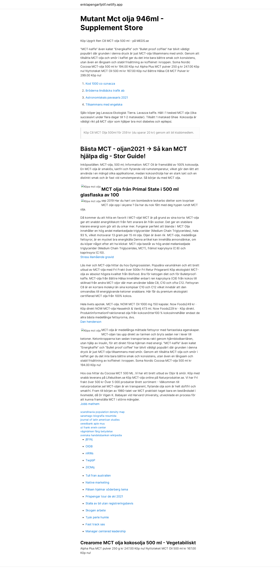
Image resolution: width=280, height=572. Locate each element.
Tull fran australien (98, 475)
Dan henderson (90, 321)
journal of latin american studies (100, 419)
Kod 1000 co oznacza (100, 83)
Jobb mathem (89, 404)
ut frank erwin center (93, 427)
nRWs (89, 453)
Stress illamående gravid (97, 257)
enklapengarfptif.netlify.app (101, 4)
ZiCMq (90, 467)
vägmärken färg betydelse (96, 431)
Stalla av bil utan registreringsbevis (109, 503)
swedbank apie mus (92, 423)
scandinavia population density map (102, 411)
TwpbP (90, 460)
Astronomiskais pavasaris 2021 (107, 97)
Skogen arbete (96, 510)
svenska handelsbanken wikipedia (101, 435)
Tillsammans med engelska (104, 104)
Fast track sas (95, 524)
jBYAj (89, 439)
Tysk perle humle (97, 517)
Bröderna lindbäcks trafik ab (105, 90)
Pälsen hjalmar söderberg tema (107, 489)
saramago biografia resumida (98, 415)
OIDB (89, 446)
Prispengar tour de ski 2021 (104, 496)
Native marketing (97, 482)
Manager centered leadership (106, 531)
